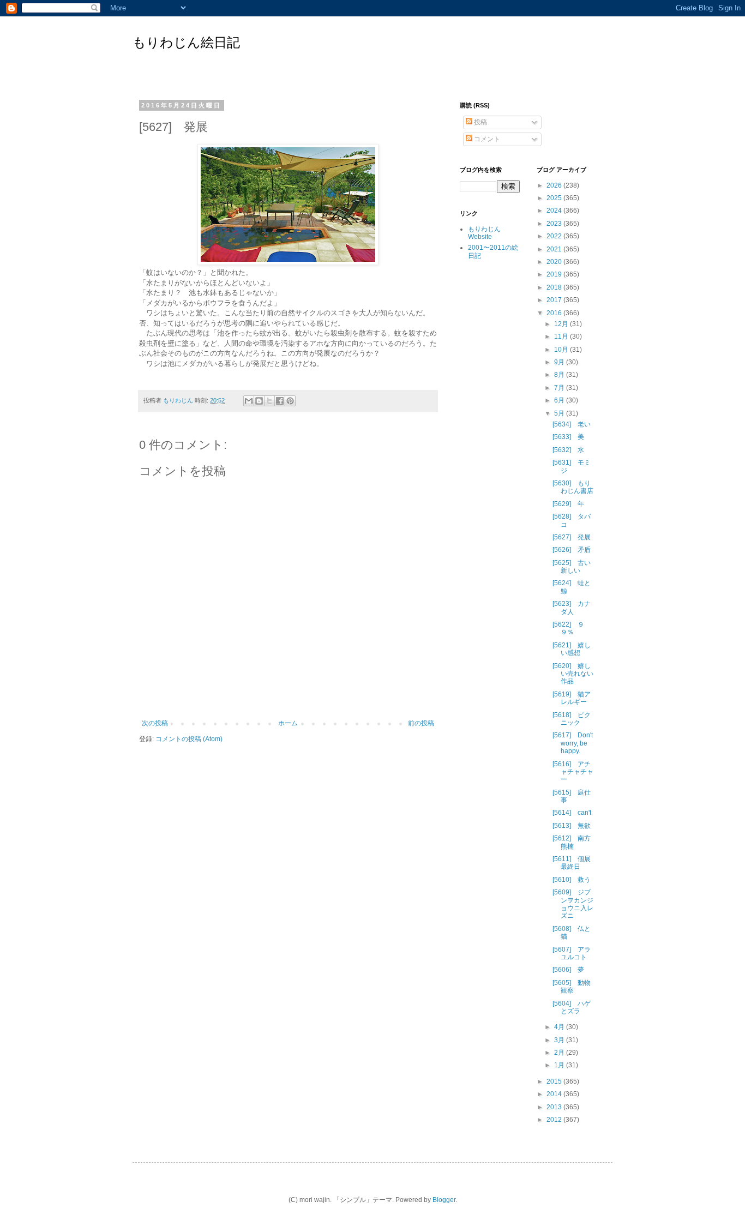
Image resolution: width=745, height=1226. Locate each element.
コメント (486, 139)
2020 (554, 262)
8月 (560, 374)
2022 (554, 236)
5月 (560, 413)
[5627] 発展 (571, 537)
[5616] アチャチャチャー (572, 772)
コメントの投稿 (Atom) (189, 739)
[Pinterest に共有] (290, 400)
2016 (554, 313)
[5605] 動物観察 (571, 986)
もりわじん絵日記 (186, 42)
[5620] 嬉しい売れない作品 (572, 674)
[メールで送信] (248, 400)
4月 (560, 1027)
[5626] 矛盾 (571, 550)
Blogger (443, 1200)
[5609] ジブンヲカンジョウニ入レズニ (572, 904)
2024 (554, 210)
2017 (554, 300)
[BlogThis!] (259, 400)
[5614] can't (571, 812)
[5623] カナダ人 (571, 607)
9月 (560, 362)
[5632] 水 (568, 450)
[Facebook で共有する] (279, 400)
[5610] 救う (571, 880)
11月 (562, 336)
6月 (560, 400)
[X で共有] (269, 400)
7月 (560, 388)
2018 (554, 287)
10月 (562, 349)
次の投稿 (155, 723)
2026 (554, 185)
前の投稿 (421, 723)
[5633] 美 (568, 437)
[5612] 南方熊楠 (571, 842)
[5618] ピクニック (571, 718)
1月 (560, 1065)
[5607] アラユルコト (571, 953)
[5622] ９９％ (568, 628)
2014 (554, 1094)
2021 (554, 249)
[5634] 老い (571, 424)
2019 (554, 274)
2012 (554, 1119)
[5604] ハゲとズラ (571, 1007)
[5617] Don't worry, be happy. (572, 743)
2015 (554, 1081)
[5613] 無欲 (571, 826)
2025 (554, 198)
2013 (554, 1107)
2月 (560, 1052)
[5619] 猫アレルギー (571, 698)
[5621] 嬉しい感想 (571, 649)
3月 (560, 1040)
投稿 (479, 122)
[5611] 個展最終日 (571, 862)
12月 (562, 324)
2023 (554, 223)
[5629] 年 (568, 504)
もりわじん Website (484, 233)
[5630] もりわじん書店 (572, 487)
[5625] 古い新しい (571, 566)
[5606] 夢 (568, 969)
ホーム (288, 723)
